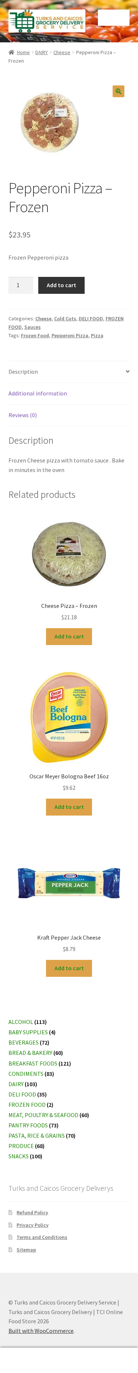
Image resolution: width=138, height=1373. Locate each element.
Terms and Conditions (42, 1237)
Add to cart (61, 285)
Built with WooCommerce (41, 1330)
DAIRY (41, 52)
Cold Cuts (65, 318)
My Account (23, 1360)
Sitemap (26, 1249)
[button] (118, 91)
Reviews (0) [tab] (22, 415)
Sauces (32, 327)
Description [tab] (23, 371)
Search (69, 1360)
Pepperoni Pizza (70, 335)
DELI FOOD (91, 318)
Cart (106, 1354)
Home (23, 52)
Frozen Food (35, 335)
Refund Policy (32, 1212)
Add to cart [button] (69, 636)
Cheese (61, 52)
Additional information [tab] (37, 393)
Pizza (97, 335)
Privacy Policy (33, 1225)
